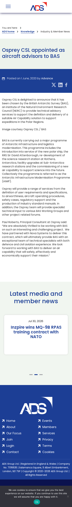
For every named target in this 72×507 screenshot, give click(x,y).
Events (47, 421)
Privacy (47, 439)
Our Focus (13, 433)
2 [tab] (36, 374)
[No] (67, 496)
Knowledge (27, 31)
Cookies (48, 452)
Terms (47, 446)
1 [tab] (31, 374)
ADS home (8, 31)
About (10, 427)
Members (49, 427)
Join (9, 439)
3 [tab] (41, 374)
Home (10, 421)
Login (10, 446)
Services (48, 433)
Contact (12, 452)
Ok (36, 502)
